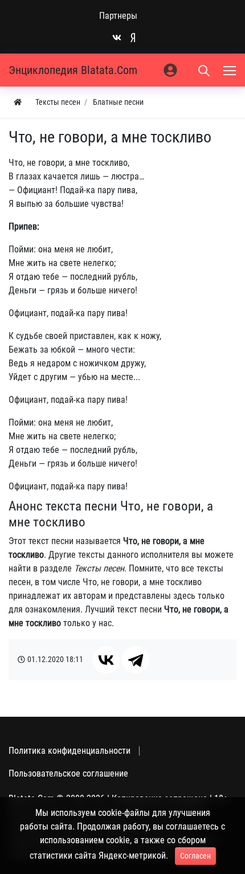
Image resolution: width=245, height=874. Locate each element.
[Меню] (230, 70)
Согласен (195, 855)
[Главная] (18, 102)
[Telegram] (135, 659)
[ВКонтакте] (106, 659)
